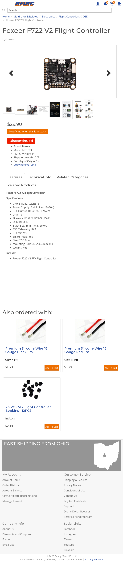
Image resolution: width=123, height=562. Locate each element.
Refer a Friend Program (78, 517)
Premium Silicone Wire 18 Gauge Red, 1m (85, 350)
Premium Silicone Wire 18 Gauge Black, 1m (26, 350)
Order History (10, 485)
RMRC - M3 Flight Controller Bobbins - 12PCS (28, 409)
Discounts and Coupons (16, 534)
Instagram (70, 534)
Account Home (11, 480)
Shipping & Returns (75, 480)
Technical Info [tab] (39, 177)
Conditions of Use (74, 490)
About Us (8, 529)
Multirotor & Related (25, 16)
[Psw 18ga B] (32, 331)
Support (69, 506)
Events (6, 539)
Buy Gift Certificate (75, 501)
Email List (8, 544)
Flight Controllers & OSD (73, 16)
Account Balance (12, 490)
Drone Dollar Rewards (77, 511)
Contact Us (70, 496)
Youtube (69, 544)
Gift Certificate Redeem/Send (19, 496)
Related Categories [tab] (72, 177)
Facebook (69, 529)
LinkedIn (69, 550)
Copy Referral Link (25, 164)
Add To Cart (51, 367)
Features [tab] (14, 177)
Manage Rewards (12, 501)
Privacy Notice (72, 485)
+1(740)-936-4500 (94, 559)
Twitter (68, 539)
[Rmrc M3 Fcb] (32, 390)
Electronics (48, 16)
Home (6, 16)
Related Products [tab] (21, 185)
